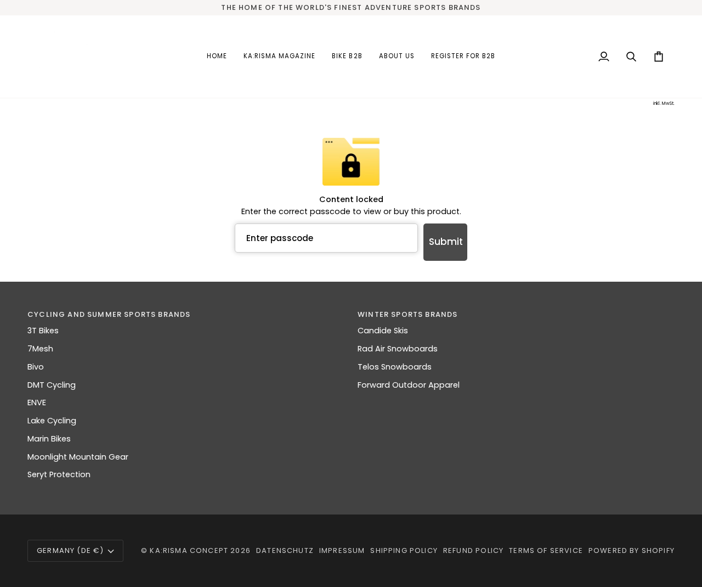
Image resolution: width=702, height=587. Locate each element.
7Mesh (40, 348)
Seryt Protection (58, 474)
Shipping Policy (404, 550)
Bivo (35, 366)
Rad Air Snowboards (398, 348)
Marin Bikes (49, 438)
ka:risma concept (189, 550)
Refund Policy (473, 550)
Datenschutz (285, 550)
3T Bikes (43, 330)
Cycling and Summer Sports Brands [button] (108, 314)
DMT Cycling (51, 384)
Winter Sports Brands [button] (407, 314)
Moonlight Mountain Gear (77, 456)
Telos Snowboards (395, 366)
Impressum (342, 550)
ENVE (36, 402)
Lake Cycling (51, 420)
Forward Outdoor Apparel (409, 384)
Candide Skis (383, 330)
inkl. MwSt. (664, 103)
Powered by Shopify (631, 550)
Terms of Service (546, 550)
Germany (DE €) (70, 550)
